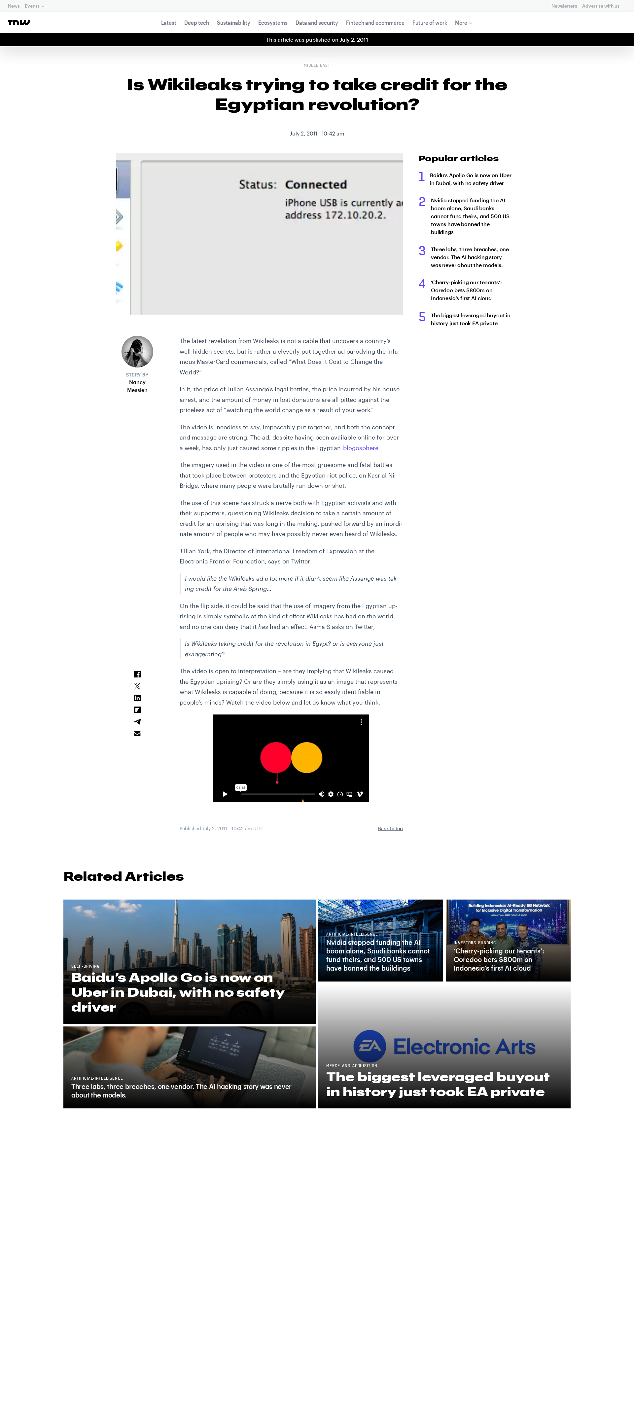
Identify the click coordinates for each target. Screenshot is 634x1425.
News (13, 6)
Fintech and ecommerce (375, 22)
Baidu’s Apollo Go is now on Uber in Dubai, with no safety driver (470, 179)
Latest (168, 22)
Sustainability (233, 22)
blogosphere (360, 447)
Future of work (429, 22)
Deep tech (196, 22)
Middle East (317, 66)
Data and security (317, 22)
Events (32, 6)
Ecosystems (273, 22)
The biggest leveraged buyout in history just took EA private (471, 319)
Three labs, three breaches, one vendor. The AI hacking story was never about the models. (470, 257)
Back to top (390, 828)
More (461, 22)
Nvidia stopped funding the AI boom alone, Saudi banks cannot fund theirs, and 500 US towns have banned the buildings (470, 216)
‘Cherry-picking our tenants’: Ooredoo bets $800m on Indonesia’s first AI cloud (466, 290)
